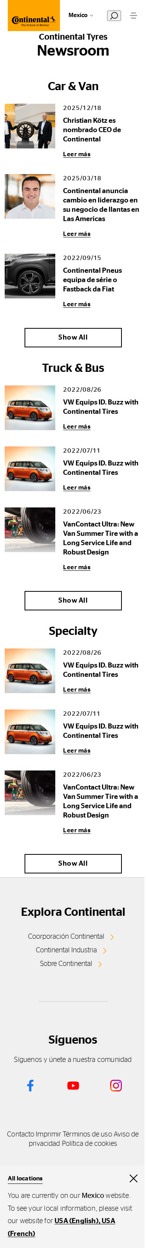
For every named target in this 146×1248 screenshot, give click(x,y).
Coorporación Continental (66, 936)
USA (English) (77, 1221)
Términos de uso (87, 1134)
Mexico (78, 15)
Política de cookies (90, 1143)
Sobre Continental (66, 963)
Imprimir (48, 1134)
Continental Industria (66, 950)
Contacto (20, 1134)
